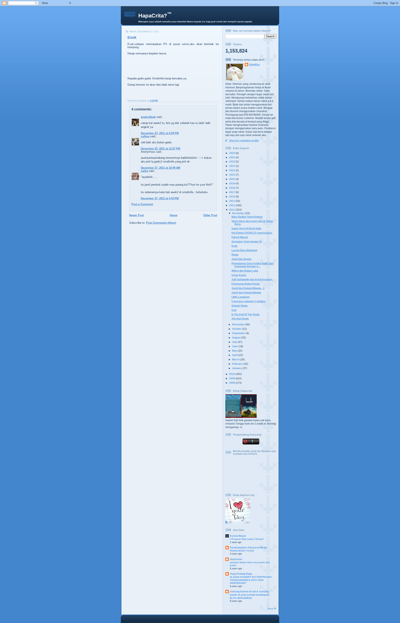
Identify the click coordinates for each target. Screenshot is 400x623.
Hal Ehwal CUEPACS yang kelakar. (251, 232)
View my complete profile (244, 140)
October (237, 328)
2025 (232, 157)
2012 (232, 205)
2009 (232, 378)
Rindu (234, 254)
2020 (232, 179)
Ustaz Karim (238, 275)
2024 (232, 161)
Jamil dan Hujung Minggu (246, 292)
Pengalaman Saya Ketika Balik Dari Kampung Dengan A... (252, 265)
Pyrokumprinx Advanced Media (248, 547)
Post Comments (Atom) (161, 222)
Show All (272, 609)
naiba (144, 170)
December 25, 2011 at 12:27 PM (160, 148)
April (235, 355)
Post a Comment (142, 204)
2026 (232, 153)
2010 (232, 374)
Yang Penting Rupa (241, 573)
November (238, 324)
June (235, 346)
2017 (232, 192)
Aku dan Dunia (240, 318)
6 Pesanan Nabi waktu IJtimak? (247, 539)
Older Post (210, 215)
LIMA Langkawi (240, 297)
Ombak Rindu (239, 305)
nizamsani (236, 559)
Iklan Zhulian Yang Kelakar (247, 216)
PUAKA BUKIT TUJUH (242, 550)
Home (173, 215)
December (238, 213)
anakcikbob (148, 117)
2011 (232, 209)
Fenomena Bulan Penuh (245, 283)
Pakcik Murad (239, 237)
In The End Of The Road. (245, 314)
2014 (232, 196)
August (236, 337)
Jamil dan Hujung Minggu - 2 (248, 288)
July (235, 342)
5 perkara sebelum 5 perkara (248, 301)
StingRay (254, 64)
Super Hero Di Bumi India (246, 228)
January (237, 368)
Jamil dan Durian (241, 259)
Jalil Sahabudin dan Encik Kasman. (252, 279)
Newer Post (136, 215)
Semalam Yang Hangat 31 (246, 241)
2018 (232, 187)
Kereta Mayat (238, 535)
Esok (132, 37)
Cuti (233, 310)
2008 (232, 382)
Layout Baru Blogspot (244, 250)
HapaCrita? (155, 15)
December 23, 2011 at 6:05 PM (160, 133)
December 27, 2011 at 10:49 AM (160, 167)
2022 (232, 170)
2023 (232, 166)
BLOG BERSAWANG (241, 598)
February (238, 363)
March (236, 359)
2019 (232, 183)
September (239, 333)
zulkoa (145, 136)
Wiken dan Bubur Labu (244, 270)
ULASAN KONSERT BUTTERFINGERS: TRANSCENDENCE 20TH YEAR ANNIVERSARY (251, 580)
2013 (232, 201)
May (235, 350)
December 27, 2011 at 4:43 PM (160, 198)
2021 (232, 174)
